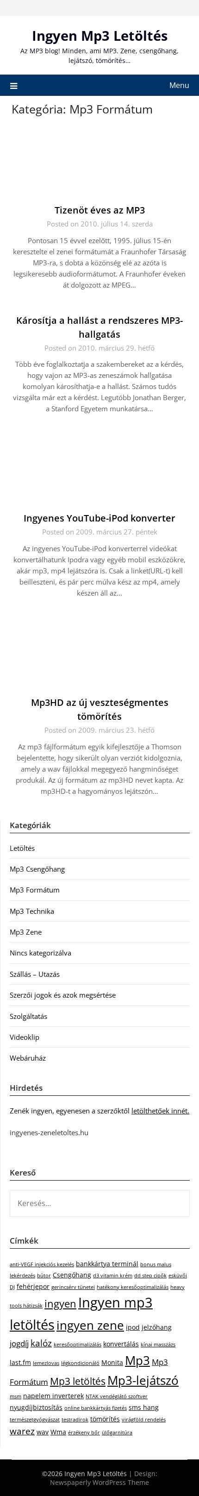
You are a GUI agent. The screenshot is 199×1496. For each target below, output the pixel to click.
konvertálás (121, 1343)
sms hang (144, 1407)
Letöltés (22, 848)
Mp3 (137, 1360)
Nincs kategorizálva (40, 952)
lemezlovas (46, 1363)
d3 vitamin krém (112, 1275)
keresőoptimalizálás (77, 1344)
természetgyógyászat (35, 1419)
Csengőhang (72, 1274)
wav (43, 1431)
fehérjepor (33, 1286)
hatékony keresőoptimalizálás (132, 1287)
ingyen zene (90, 1325)
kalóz (41, 1343)
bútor (44, 1275)
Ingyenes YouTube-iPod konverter (99, 518)
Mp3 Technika (32, 911)
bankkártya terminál (107, 1263)
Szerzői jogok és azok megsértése (63, 994)
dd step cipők (150, 1275)
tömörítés (105, 1418)
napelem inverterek (53, 1395)
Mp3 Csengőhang (37, 869)
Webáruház (28, 1057)
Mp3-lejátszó (143, 1380)
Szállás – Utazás (35, 974)
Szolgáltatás (28, 1016)
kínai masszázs (158, 1344)
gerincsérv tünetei (73, 1287)
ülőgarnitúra (117, 1432)
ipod (133, 1327)
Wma (58, 1431)
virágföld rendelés (144, 1419)
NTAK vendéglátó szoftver (117, 1396)
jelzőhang (157, 1327)
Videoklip (24, 1037)
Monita (112, 1362)
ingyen (60, 1303)
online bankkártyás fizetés (95, 1408)
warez (22, 1431)
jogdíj (19, 1343)
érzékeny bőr (84, 1432)
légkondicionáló (80, 1363)
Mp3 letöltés (78, 1381)
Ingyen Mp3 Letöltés (100, 35)
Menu (179, 85)
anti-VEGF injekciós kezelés (42, 1264)
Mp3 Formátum (35, 889)
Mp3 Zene (26, 932)
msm (15, 1396)
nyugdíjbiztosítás (36, 1407)
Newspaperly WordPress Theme (99, 1482)
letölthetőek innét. (160, 1110)
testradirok (75, 1419)
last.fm (20, 1362)
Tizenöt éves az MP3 (100, 210)
